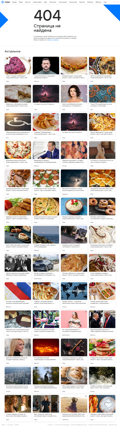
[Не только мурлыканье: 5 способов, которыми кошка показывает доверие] (74, 323)
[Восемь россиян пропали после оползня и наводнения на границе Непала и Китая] (18, 380)
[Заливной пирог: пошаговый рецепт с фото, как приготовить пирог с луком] (74, 70)
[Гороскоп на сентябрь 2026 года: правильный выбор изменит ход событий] (74, 408)
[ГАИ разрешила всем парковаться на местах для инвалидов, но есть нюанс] (18, 126)
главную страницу (53, 40)
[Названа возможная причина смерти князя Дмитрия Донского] (46, 380)
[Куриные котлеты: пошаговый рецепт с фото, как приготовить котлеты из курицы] (18, 211)
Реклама (16, 424)
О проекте (50, 424)
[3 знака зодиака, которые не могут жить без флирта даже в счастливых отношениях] (18, 408)
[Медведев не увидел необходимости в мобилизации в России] (46, 154)
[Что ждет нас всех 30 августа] (46, 98)
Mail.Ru (3, 424)
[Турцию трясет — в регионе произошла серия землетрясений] (74, 295)
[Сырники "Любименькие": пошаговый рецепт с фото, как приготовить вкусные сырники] (46, 126)
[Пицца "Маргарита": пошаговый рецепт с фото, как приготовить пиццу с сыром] (102, 126)
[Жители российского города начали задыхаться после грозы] (74, 182)
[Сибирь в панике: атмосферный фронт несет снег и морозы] (102, 380)
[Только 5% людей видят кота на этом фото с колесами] (102, 98)
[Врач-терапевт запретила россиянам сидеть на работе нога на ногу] (46, 408)
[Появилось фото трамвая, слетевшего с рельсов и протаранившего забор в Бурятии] (74, 239)
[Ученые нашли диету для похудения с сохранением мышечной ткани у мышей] (102, 295)
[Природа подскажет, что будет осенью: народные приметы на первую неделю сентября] (74, 154)
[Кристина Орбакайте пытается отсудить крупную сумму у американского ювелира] (18, 352)
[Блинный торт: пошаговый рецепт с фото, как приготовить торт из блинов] (18, 323)
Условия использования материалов (97, 424)
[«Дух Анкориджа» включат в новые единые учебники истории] (102, 323)
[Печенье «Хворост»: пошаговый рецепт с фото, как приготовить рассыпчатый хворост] (74, 267)
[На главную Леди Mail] (7, 2)
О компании (10, 424)
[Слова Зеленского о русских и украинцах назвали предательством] (46, 70)
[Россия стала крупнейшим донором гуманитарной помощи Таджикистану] (18, 295)
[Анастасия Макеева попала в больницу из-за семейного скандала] (74, 98)
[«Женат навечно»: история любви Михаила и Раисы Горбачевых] (18, 267)
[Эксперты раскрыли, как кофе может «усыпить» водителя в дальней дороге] (46, 323)
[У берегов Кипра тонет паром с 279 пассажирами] (46, 239)
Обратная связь (113, 424)
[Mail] (2, 2)
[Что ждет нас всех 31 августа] (74, 126)
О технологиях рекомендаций (61, 424)
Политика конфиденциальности (79, 424)
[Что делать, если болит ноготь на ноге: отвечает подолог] (102, 154)
